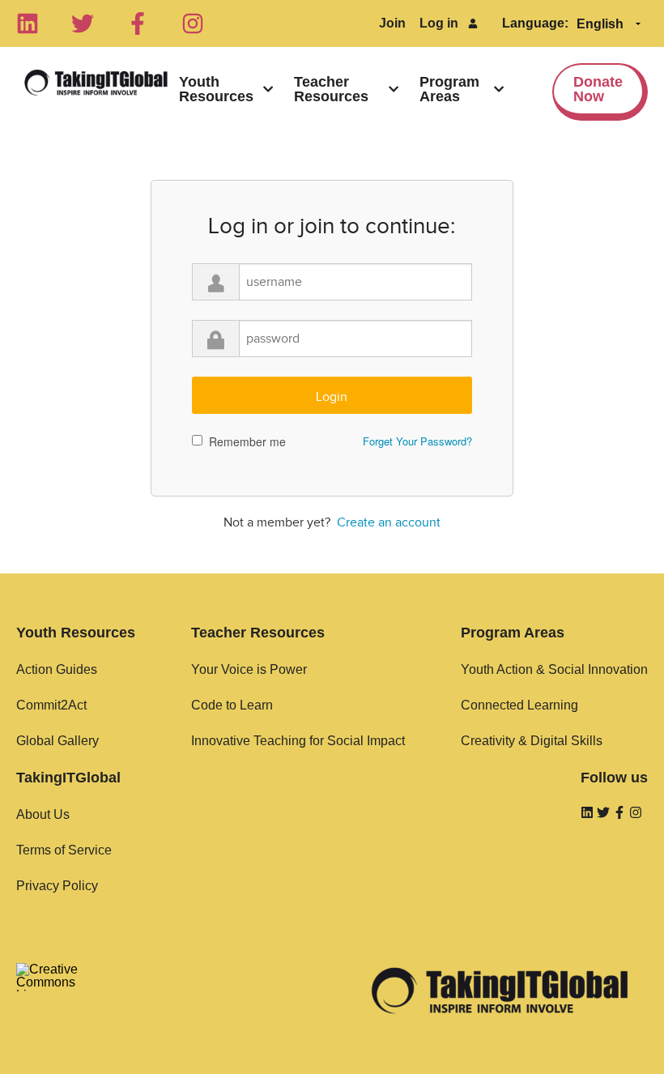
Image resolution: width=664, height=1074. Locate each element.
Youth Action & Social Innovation (554, 669)
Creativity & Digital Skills (531, 741)
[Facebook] (137, 23)
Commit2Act (51, 705)
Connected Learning (519, 705)
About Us (43, 814)
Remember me (247, 441)
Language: (535, 23)
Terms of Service (64, 850)
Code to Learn (232, 705)
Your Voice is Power (249, 669)
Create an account (389, 522)
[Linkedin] (27, 23)
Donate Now (598, 89)
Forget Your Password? (417, 441)
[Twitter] (82, 23)
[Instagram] (192, 23)
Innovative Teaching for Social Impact (298, 741)
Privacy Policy (57, 886)
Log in (438, 23)
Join (392, 23)
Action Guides (56, 669)
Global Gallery (57, 741)
